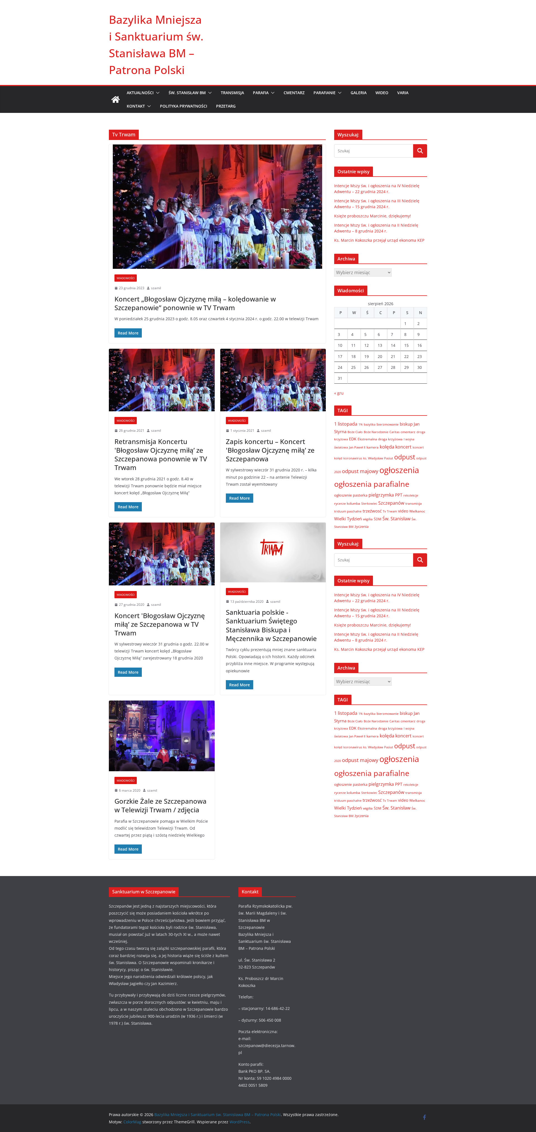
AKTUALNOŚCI (140, 92)
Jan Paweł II (357, 447)
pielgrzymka (381, 495)
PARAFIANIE (325, 92)
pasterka (360, 495)
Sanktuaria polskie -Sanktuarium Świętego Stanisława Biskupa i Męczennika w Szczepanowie (271, 625)
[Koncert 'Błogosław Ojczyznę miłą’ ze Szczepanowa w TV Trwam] (162, 554)
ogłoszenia (399, 470)
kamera (373, 447)
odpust (404, 457)
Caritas (394, 432)
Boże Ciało (355, 432)
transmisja (413, 503)
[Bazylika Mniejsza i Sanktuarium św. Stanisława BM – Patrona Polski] (115, 99)
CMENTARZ (294, 92)
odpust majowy (360, 471)
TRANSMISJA (232, 92)
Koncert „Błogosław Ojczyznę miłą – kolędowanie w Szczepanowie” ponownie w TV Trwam (195, 303)
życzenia (361, 526)
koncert (403, 446)
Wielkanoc (417, 511)
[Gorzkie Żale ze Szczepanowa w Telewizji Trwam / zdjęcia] (162, 736)
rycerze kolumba (347, 503)
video (403, 511)
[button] (157, 93)
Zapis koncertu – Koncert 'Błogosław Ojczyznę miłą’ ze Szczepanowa (270, 450)
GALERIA (359, 92)
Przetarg (226, 106)
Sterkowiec (369, 504)
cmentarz (408, 431)
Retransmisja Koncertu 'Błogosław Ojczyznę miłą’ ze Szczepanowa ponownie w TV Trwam (160, 454)
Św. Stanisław (396, 519)
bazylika (369, 424)
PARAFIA (261, 92)
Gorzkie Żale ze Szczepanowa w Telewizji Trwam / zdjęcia (160, 805)
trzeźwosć (372, 511)
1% (360, 424)
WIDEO (381, 92)
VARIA (402, 92)
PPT (398, 495)
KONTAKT (136, 106)
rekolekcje (410, 495)
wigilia (368, 519)
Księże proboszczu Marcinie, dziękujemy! (372, 216)
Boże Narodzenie (376, 432)
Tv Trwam (390, 511)
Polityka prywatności (183, 106)
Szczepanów (391, 503)
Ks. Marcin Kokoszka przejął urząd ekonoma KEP (379, 240)
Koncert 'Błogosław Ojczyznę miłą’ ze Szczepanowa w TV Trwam (159, 624)
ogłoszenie (343, 495)
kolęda (387, 446)
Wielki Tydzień (348, 518)
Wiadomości (126, 278)
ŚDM (377, 519)
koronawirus (352, 458)
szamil (156, 288)
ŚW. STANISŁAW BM (187, 92)
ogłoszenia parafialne (371, 484)
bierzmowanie (388, 424)
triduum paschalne (348, 511)
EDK (352, 439)
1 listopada (345, 424)
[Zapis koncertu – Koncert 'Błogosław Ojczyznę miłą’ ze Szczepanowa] (273, 380)
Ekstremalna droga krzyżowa (380, 439)
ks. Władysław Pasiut (378, 458)
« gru (339, 393)
